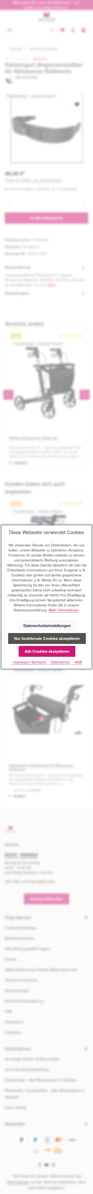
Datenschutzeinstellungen (47, 625)
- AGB (77, 662)
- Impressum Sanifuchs (29, 662)
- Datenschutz (60, 662)
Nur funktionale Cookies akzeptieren (47, 638)
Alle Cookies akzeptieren (47, 651)
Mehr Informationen (63, 610)
